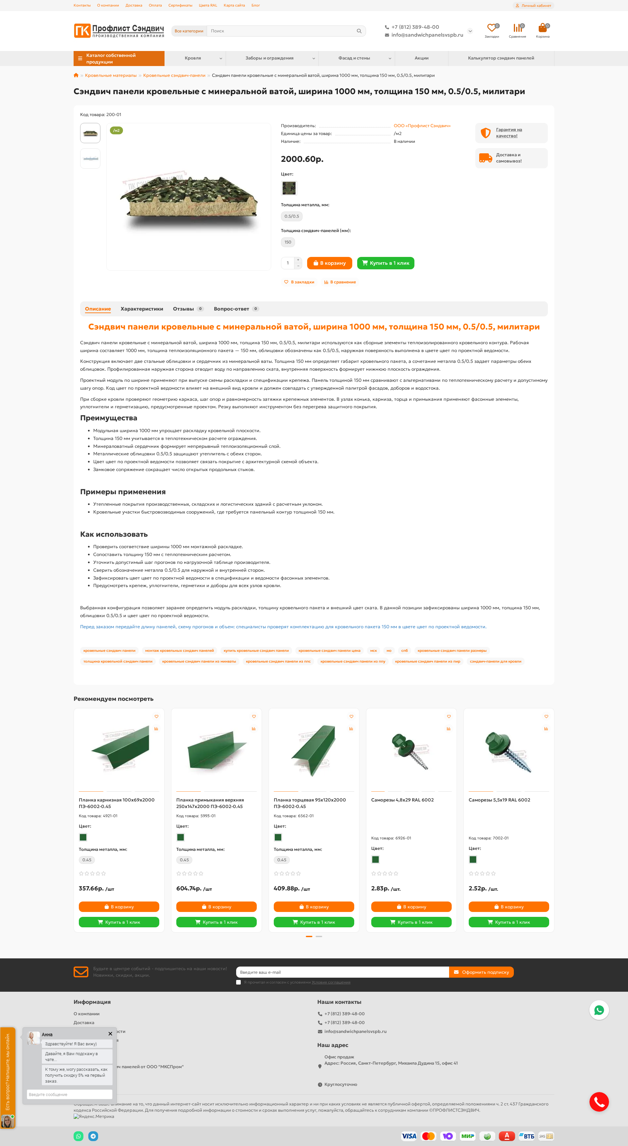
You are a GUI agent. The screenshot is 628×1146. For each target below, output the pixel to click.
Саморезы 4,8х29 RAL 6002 (402, 800)
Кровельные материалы (111, 75)
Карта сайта (234, 5)
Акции (421, 58)
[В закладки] (156, 716)
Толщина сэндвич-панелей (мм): (316, 230)
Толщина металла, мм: (305, 205)
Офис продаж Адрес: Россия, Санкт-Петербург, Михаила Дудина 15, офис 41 (391, 1060)
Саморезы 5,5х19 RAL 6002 (499, 800)
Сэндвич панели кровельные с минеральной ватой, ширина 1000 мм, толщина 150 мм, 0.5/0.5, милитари (314, 326)
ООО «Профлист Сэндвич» (422, 125)
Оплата (155, 5)
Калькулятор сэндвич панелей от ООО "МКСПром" (129, 1067)
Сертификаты (180, 5)
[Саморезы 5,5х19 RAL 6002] (509, 750)
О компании (108, 5)
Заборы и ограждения (270, 58)
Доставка (134, 5)
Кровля (193, 58)
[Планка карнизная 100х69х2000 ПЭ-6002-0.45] (119, 750)
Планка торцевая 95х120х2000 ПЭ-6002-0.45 (310, 803)
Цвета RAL (208, 5)
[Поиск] (359, 31)
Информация (92, 1002)
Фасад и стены (354, 58)
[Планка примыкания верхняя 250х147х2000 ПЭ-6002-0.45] (216, 750)
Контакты (82, 5)
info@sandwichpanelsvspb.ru (427, 35)
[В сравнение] (156, 728)
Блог (256, 5)
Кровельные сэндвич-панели (174, 75)
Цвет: (287, 174)
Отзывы (187, 309)
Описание (98, 309)
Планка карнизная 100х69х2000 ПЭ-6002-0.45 (117, 803)
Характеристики (142, 309)
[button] (74, 819)
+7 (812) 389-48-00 (415, 27)
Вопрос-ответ (235, 309)
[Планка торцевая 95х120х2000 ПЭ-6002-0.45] (314, 750)
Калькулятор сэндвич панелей (501, 58)
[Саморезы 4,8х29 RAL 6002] (411, 750)
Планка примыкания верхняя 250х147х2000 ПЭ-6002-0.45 (210, 803)
